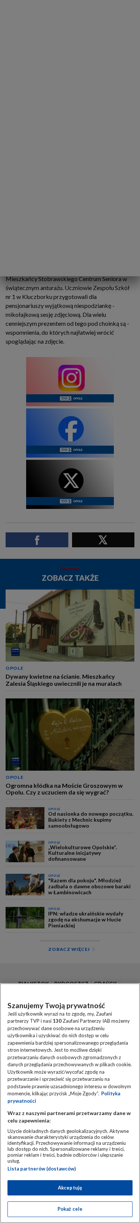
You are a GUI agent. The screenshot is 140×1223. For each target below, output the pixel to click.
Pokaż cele (70, 1209)
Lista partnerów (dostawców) (41, 1169)
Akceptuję (70, 1188)
